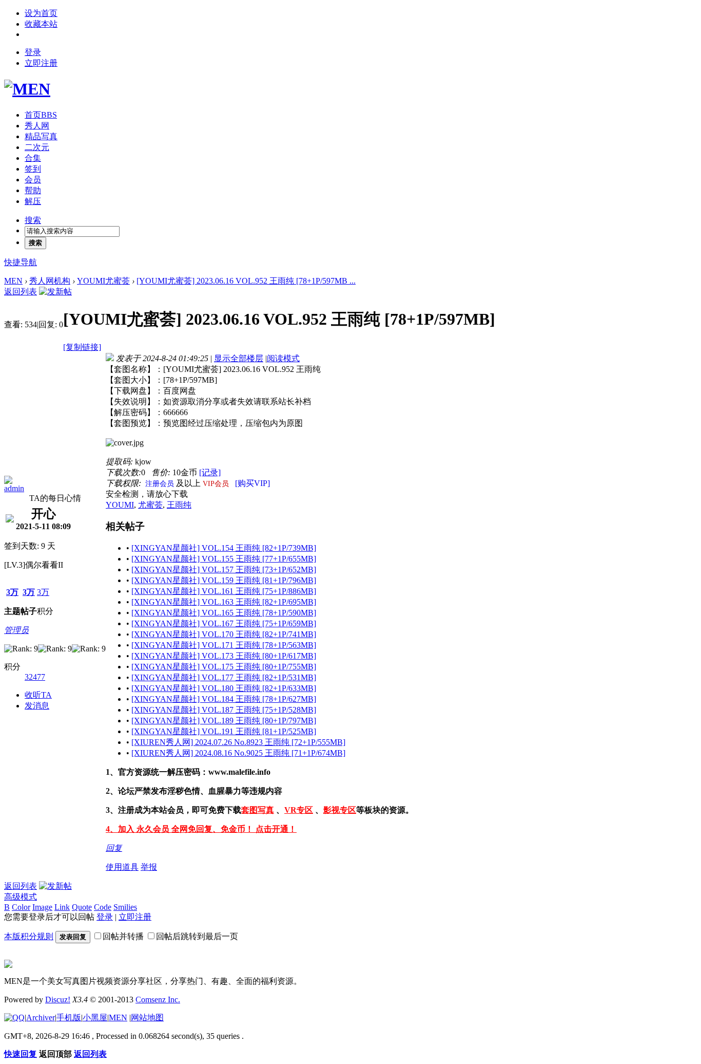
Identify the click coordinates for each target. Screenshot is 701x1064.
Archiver (40, 1017)
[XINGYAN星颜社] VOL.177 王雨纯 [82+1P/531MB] (223, 677)
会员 (33, 179)
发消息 (37, 705)
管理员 (16, 630)
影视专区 (339, 810)
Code (102, 907)
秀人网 (37, 125)
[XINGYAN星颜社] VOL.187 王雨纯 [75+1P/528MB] (223, 709)
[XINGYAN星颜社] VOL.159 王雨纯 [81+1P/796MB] (223, 580)
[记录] (210, 472)
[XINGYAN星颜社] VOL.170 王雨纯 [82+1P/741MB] (223, 634)
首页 (41, 114)
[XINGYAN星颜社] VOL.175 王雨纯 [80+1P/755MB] (223, 666)
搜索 (33, 220)
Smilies (125, 907)
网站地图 (147, 1017)
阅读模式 (283, 358)
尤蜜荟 (150, 504)
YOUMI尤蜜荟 (103, 280)
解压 (33, 201)
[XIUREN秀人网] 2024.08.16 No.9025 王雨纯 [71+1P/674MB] (238, 753)
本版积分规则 (28, 936)
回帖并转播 (123, 936)
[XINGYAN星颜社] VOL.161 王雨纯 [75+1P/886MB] (223, 591)
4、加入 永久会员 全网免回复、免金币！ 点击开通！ (201, 829)
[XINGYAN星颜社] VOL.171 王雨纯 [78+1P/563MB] (223, 645)
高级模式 (20, 896)
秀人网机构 (49, 280)
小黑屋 (95, 1017)
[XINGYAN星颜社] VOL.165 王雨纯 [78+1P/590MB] (223, 612)
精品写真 (41, 136)
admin (14, 488)
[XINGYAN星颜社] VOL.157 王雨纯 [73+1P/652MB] (223, 569)
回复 (114, 848)
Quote (82, 907)
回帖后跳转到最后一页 (197, 936)
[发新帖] (55, 291)
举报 (149, 867)
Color (21, 907)
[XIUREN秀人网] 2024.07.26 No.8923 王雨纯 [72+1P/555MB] (238, 742)
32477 (35, 677)
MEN (13, 280)
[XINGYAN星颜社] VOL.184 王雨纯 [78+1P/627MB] (223, 699)
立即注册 (41, 63)
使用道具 (122, 867)
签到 (33, 168)
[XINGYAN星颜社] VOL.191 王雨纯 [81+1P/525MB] (223, 731)
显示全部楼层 (238, 358)
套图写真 (257, 810)
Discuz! (57, 999)
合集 (33, 158)
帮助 (33, 190)
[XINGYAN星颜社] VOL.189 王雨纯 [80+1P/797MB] (223, 720)
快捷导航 (20, 262)
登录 (33, 52)
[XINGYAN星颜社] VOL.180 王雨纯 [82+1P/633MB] (223, 688)
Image (42, 907)
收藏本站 (41, 24)
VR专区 (298, 810)
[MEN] (27, 89)
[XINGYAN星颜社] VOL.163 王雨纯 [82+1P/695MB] (223, 602)
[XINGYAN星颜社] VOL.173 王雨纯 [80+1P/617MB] (223, 655)
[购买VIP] (252, 483)
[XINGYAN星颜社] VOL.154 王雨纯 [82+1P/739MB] (223, 548)
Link (62, 907)
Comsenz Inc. (157, 999)
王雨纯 (179, 504)
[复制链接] (82, 347)
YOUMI (120, 504)
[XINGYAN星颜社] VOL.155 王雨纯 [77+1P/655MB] (223, 558)
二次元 (37, 147)
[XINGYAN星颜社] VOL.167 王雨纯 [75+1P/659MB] (223, 623)
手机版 (68, 1017)
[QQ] (14, 1017)
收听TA (38, 694)
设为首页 (41, 13)
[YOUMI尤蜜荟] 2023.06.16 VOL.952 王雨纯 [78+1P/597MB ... (246, 280)
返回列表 (20, 291)
